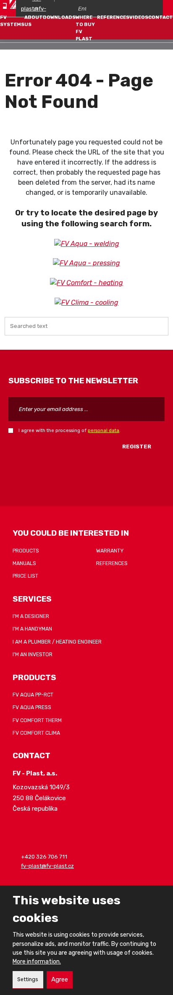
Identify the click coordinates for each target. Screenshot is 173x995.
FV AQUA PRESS (32, 707)
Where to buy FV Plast (85, 28)
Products (26, 551)
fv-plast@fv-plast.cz (47, 866)
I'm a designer (31, 616)
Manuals (24, 563)
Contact (160, 17)
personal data (103, 430)
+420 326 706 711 (44, 857)
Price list (25, 576)
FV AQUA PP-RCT (33, 695)
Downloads (59, 17)
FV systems (12, 20)
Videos (138, 17)
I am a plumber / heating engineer (57, 642)
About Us (33, 20)
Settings (27, 979)
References (113, 17)
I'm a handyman (32, 629)
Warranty (109, 551)
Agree (59, 979)
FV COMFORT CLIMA (36, 733)
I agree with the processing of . (69, 430)
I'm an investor (32, 654)
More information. (37, 961)
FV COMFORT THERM (37, 720)
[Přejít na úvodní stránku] (8, 4)
